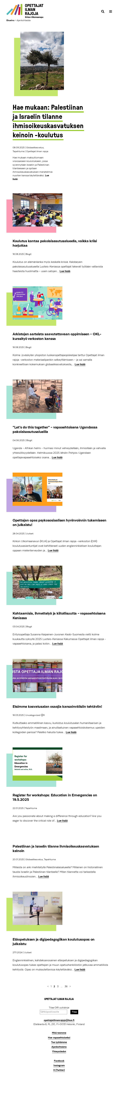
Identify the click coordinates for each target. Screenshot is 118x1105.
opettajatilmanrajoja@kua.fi (59, 1020)
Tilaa (74, 1012)
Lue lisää (65, 271)
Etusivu (10, 20)
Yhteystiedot (59, 1051)
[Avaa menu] (110, 11)
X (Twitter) (59, 1070)
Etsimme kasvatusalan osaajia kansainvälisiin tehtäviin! (57, 706)
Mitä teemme (59, 1032)
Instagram (59, 1065)
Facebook (59, 1060)
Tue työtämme (59, 1042)
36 (66, 986)
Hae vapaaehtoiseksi (59, 1037)
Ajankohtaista (59, 1046)
